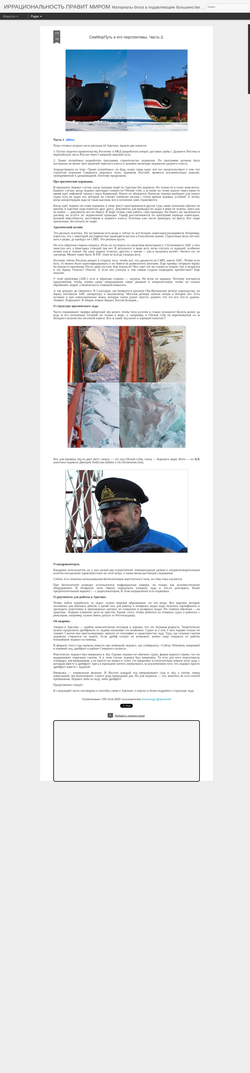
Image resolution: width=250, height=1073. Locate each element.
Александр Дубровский (156, 699)
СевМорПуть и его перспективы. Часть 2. (126, 37)
